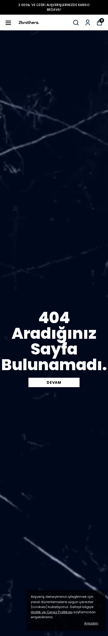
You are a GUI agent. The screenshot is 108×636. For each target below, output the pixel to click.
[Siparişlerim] (87, 22)
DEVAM (54, 382)
